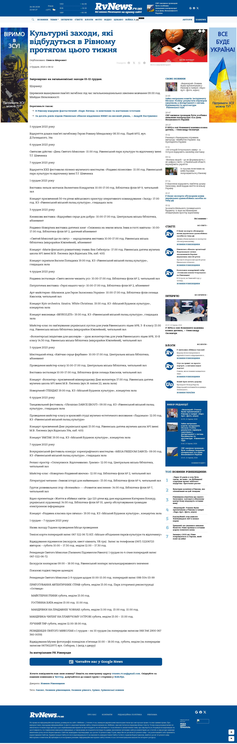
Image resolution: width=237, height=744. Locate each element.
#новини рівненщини (57, 690)
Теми (53, 19)
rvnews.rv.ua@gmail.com (126, 673)
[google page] (190, 8)
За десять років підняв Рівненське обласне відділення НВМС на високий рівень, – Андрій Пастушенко (96, 116)
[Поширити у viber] (139, 63)
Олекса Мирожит (56, 60)
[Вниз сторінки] (231, 738)
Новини (42, 19)
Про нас (92, 714)
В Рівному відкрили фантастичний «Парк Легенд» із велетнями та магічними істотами (87, 111)
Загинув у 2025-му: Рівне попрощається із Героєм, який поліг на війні (187, 536)
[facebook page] (194, 8)
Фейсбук (119, 677)
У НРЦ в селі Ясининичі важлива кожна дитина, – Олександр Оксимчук (186, 128)
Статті (79, 19)
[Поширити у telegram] (144, 63)
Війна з (134, 19)
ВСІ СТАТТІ (202, 225)
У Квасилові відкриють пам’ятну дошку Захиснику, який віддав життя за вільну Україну (185, 186)
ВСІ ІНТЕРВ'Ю (201, 295)
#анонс (40, 690)
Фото (98, 19)
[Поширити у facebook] (128, 63)
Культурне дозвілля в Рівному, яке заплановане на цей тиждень (189, 490)
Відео (108, 19)
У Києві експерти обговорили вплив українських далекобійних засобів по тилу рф (185, 198)
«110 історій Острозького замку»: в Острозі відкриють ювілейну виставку (184, 151)
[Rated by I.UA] (203, 721)
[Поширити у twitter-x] (134, 63)
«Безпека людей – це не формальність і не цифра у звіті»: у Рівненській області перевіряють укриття (185, 162)
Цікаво (118, 19)
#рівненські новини (112, 690)
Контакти (107, 714)
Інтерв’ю (67, 19)
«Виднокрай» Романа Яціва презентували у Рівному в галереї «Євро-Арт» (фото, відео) (193, 86)
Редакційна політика (130, 714)
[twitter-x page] (198, 8)
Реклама (152, 714)
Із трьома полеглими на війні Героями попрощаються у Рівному (193, 171)
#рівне (96, 690)
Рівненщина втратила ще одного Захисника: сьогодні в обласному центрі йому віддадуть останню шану (188, 500)
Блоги (89, 19)
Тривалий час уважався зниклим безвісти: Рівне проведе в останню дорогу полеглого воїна (189, 528)
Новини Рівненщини (53, 683)
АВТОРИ (187, 19)
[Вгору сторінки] (231, 732)
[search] (33, 19)
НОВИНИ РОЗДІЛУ (198, 463)
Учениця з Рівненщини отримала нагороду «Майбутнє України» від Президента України (182, 139)
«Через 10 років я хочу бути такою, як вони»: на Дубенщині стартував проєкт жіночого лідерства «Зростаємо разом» (187, 480)
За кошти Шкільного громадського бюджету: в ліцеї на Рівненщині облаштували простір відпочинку (183, 210)
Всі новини (200, 219)
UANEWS (201, 19)
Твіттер (59, 677)
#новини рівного (81, 690)
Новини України (186, 393)
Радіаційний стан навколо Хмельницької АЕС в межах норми (186, 519)
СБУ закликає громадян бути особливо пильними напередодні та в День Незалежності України (166, 8)
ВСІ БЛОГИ (202, 344)
